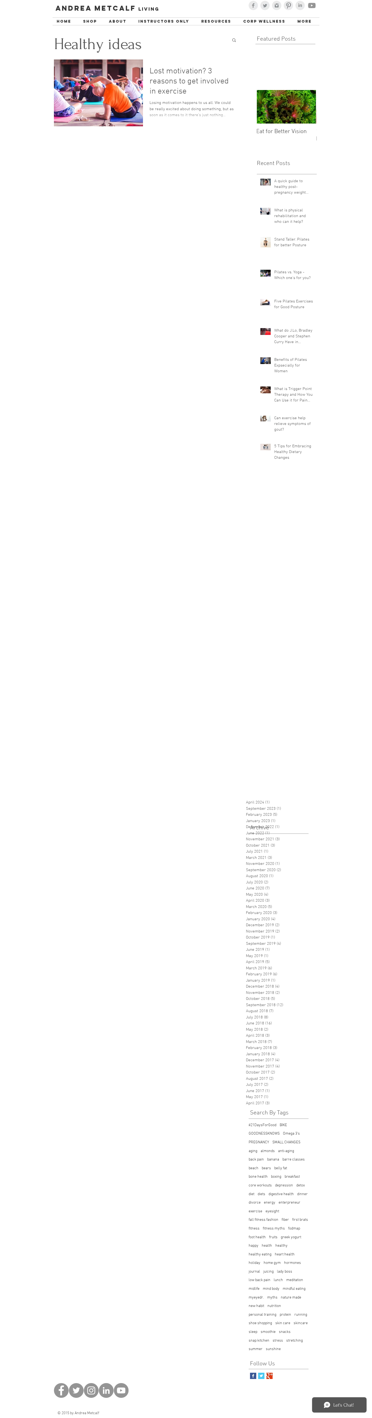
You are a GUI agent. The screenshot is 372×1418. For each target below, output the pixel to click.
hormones (292, 1263)
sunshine (273, 1349)
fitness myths (274, 1228)
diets (261, 1194)
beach (253, 1168)
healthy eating (260, 1254)
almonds (268, 1151)
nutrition (274, 1306)
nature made (291, 1297)
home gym (272, 1263)
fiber (285, 1220)
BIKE (283, 1125)
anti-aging (286, 1151)
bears (266, 1168)
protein (285, 1314)
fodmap (294, 1228)
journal (254, 1271)
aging (253, 1151)
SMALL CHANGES (286, 1142)
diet (251, 1194)
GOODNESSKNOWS (264, 1133)
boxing (276, 1176)
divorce (255, 1202)
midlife (254, 1289)
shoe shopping (260, 1323)
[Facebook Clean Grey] (253, 5)
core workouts (260, 1185)
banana (273, 1159)
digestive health (281, 1194)
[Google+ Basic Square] (269, 1376)
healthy (281, 1245)
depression (284, 1185)
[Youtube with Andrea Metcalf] (311, 5)
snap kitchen (259, 1340)
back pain (256, 1159)
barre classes (293, 1159)
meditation (294, 1280)
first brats (300, 1220)
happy (253, 1245)
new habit (256, 1306)
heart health (285, 1254)
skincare (301, 1323)
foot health (257, 1237)
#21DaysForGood (262, 1125)
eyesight (272, 1211)
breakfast (292, 1176)
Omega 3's (291, 1133)
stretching (294, 1340)
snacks (285, 1332)
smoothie (268, 1332)
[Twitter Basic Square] (261, 1376)
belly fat (280, 1168)
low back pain (259, 1280)
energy (269, 1202)
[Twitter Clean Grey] (265, 5)
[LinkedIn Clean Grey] (300, 5)
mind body (271, 1289)
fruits (273, 1237)
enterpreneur (289, 1202)
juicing (268, 1271)
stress (278, 1340)
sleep (253, 1332)
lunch (278, 1280)
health (267, 1245)
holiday (254, 1263)
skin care (282, 1323)
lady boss (284, 1271)
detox (300, 1185)
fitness (254, 1228)
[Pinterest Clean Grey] (288, 5)
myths (272, 1297)
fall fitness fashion (263, 1220)
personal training (262, 1314)
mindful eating (294, 1289)
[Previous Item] (265, 107)
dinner (302, 1194)
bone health (258, 1176)
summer (256, 1349)
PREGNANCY (259, 1142)
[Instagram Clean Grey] (276, 5)
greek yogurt (291, 1237)
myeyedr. (256, 1297)
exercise (255, 1211)
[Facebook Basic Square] (253, 1376)
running (300, 1314)
